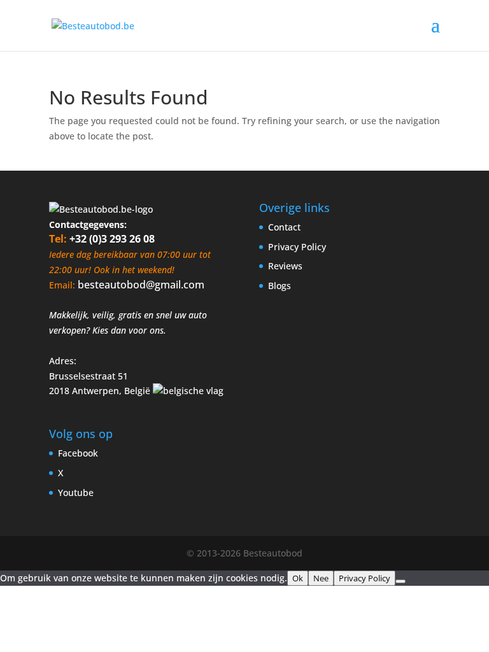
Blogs (279, 286)
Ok (297, 578)
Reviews (285, 266)
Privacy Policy (297, 247)
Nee (321, 578)
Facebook (78, 453)
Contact (284, 227)
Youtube (76, 492)
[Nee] (400, 581)
